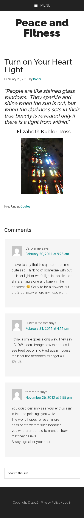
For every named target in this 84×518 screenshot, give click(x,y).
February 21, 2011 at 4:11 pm (47, 329)
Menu (45, 5)
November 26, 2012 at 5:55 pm (48, 398)
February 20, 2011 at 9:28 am (47, 254)
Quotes (25, 206)
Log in (67, 502)
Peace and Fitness (42, 28)
